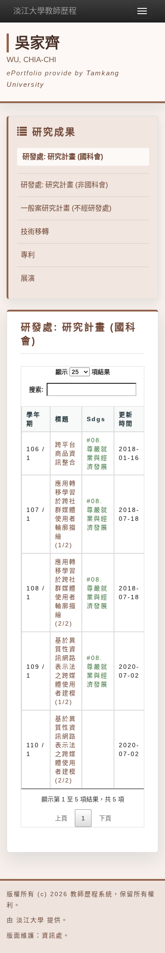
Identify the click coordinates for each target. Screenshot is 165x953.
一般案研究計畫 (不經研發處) (66, 208)
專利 (28, 255)
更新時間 (126, 419)
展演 (28, 278)
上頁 (61, 818)
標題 (62, 419)
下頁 (105, 818)
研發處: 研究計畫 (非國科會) (64, 185)
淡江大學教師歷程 (45, 11)
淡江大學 (30, 919)
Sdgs (96, 419)
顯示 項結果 (82, 371)
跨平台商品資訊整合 (65, 453)
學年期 (33, 419)
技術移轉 (35, 231)
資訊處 (52, 935)
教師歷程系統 (91, 893)
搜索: (36, 389)
